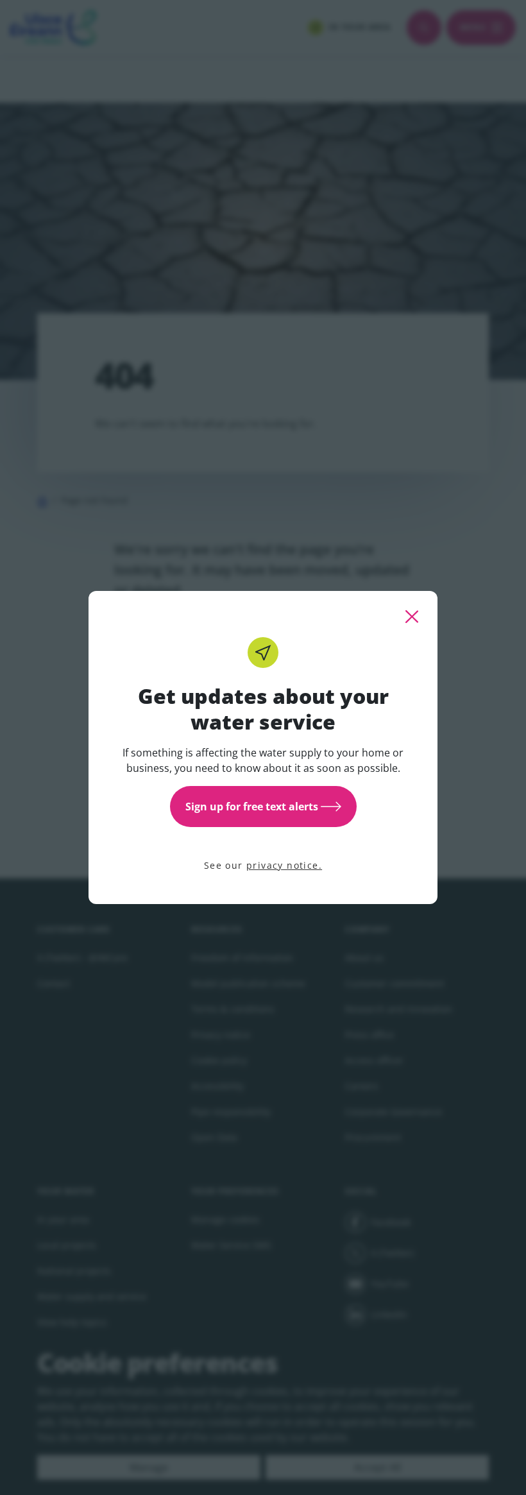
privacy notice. (284, 865)
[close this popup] (411, 616)
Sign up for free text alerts (251, 806)
